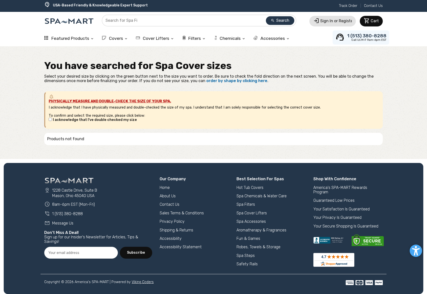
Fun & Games (248, 238)
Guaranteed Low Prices (334, 200)
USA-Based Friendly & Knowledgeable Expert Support (96, 5)
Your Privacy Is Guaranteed (337, 217)
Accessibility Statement (181, 247)
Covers (118, 38)
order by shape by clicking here (236, 80)
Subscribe (136, 252)
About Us (168, 196)
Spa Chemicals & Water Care (261, 196)
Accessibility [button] (171, 238)
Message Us (58, 223)
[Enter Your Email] (81, 253)
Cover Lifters (158, 38)
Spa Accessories (251, 221)
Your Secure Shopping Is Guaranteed (345, 226)
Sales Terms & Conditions (182, 213)
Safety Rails (247, 264)
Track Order (348, 6)
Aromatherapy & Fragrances (261, 230)
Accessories (274, 38)
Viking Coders (143, 282)
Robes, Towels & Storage (258, 247)
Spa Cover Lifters (251, 213)
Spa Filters (245, 204)
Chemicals (233, 38)
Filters (197, 38)
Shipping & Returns (176, 230)
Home (165, 187)
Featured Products (72, 38)
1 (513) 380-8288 (63, 213)
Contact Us (373, 6)
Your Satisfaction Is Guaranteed (341, 209)
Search (280, 20)
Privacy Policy (172, 221)
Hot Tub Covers (249, 187)
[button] (416, 251)
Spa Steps (245, 255)
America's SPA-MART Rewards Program (340, 189)
